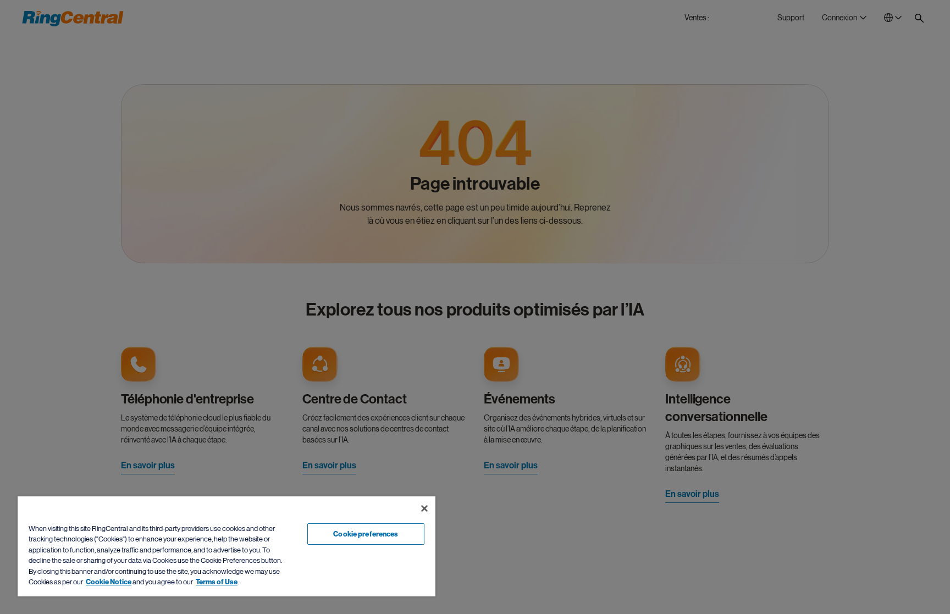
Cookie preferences (365, 534)
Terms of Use (217, 582)
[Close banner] (424, 508)
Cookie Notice (108, 582)
